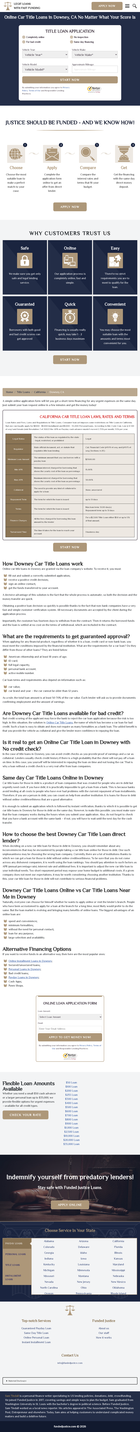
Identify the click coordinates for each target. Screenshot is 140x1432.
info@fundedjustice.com (70, 1363)
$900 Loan (71, 1123)
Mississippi (118, 1270)
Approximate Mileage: (83, 64)
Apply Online (70, 1205)
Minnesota (83, 1270)
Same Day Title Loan (36, 1333)
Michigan (48, 1270)
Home (9, 392)
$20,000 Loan (71, 1140)
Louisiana (83, 1264)
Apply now (107, 6)
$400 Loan (71, 1103)
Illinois (118, 1252)
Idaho (83, 1252)
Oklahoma (118, 1287)
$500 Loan (71, 1107)
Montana (83, 1276)
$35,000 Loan (71, 1144)
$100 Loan (71, 1086)
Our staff (104, 1333)
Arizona (83, 1241)
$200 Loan (71, 1090)
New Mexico (118, 1281)
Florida (118, 1247)
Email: (40, 1023)
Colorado (48, 1247)
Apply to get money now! (70, 1037)
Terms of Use (35, 90)
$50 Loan (71, 1082)
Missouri (49, 1276)
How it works (104, 1337)
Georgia (49, 1252)
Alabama (49, 1241)
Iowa (83, 1258)
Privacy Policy (86, 1045)
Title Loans (23, 392)
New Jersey (83, 1281)
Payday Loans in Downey (24, 977)
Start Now (70, 80)
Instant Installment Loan (36, 1342)
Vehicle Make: (79, 50)
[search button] (134, 6)
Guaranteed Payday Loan (36, 1328)
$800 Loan (71, 1119)
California (40, 392)
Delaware (83, 1247)
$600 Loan (71, 1111)
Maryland (118, 1264)
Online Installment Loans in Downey (30, 961)
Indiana (49, 1258)
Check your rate (25, 1115)
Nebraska (118, 1276)
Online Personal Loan (36, 1337)
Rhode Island (118, 1293)
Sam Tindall (12, 1395)
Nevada (49, 1281)
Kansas (118, 1258)
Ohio (84, 1287)
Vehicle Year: (28, 50)
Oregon (48, 1293)
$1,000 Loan (71, 1127)
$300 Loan (71, 1099)
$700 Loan (71, 1115)
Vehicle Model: (29, 64)
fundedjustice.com (65, 1426)
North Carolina (49, 1287)
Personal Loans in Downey (24, 969)
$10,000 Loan (71, 1135)
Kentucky (49, 1264)
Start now (70, 359)
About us (104, 1328)
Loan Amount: (44, 1011)
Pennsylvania (84, 1293)
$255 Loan (71, 1094)
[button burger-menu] (127, 6)
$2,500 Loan (71, 1131)
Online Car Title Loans (59, 722)
